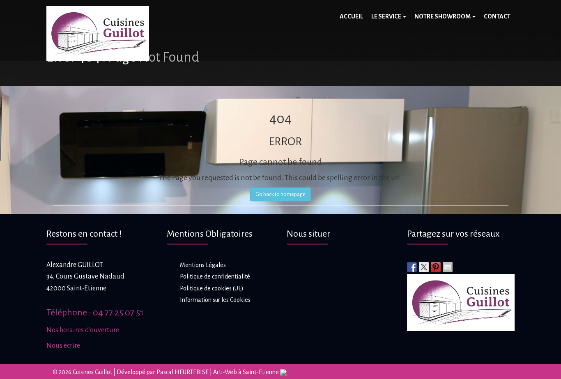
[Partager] (412, 267)
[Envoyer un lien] (448, 267)
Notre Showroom (442, 16)
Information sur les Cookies (215, 300)
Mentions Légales (203, 265)
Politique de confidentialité (215, 276)
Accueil (351, 16)
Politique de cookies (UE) (212, 288)
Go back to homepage (280, 194)
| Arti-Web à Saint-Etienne (244, 372)
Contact (497, 16)
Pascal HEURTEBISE (182, 372)
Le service (386, 16)
